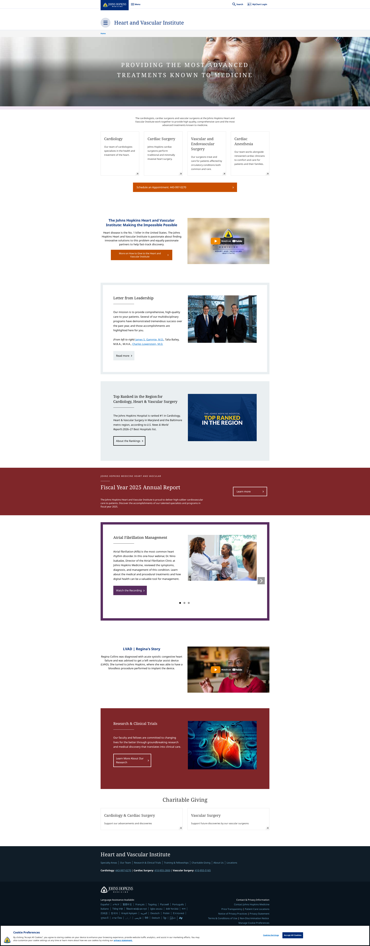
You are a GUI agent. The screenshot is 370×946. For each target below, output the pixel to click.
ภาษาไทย (117, 917)
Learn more (244, 491)
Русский (164, 904)
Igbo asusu (156, 908)
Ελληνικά (178, 913)
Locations (232, 862)
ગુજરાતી (105, 917)
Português (178, 904)
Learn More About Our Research (130, 760)
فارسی (138, 917)
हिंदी (146, 917)
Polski (166, 913)
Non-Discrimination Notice (254, 918)
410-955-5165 (203, 870)
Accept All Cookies (292, 935)
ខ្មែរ (164, 917)
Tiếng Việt (117, 908)
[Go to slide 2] (184, 603)
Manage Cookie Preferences (253, 922)
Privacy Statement (259, 913)
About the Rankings (128, 441)
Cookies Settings (271, 935)
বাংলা (183, 908)
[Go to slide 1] (180, 603)
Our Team (125, 862)
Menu (135, 6)
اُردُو (128, 917)
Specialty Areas (109, 862)
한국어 (114, 913)
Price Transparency (231, 909)
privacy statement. (123, 940)
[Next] (261, 580)
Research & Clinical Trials (147, 862)
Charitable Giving (201, 862)
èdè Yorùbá (172, 908)
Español (105, 904)
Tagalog (152, 904)
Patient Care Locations (257, 909)
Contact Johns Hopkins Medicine (251, 904)
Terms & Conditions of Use (222, 918)
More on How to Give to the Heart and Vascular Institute (140, 255)
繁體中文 (127, 904)
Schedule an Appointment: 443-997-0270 (161, 187)
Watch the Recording (129, 590)
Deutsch (155, 913)
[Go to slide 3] (189, 603)
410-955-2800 (162, 870)
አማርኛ (116, 904)
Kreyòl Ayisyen (129, 913)
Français (140, 904)
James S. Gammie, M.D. (149, 339)
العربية (144, 913)
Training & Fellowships (176, 862)
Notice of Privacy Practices (232, 913)
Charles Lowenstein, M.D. (147, 344)
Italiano (105, 908)
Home (103, 33)
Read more (122, 355)
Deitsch (156, 917)
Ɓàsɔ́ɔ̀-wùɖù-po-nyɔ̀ (136, 908)
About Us (218, 862)
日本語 (104, 913)
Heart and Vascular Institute (149, 22)
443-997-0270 (123, 870)
